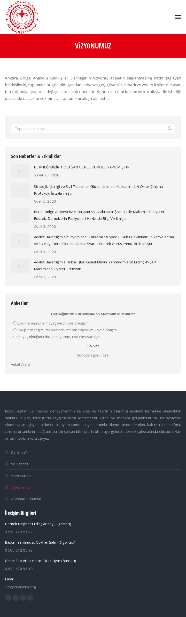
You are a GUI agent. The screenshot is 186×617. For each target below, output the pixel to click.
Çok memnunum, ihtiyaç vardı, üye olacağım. (53, 323)
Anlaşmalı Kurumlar (25, 498)
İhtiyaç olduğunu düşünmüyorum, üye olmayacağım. (59, 336)
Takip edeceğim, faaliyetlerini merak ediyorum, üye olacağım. (67, 329)
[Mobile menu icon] (178, 17)
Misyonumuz (20, 475)
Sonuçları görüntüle (93, 355)
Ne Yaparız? (20, 463)
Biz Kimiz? (18, 452)
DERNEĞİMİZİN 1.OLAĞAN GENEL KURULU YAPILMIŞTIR (82, 167)
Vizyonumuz (20, 487)
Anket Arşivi (20, 364)
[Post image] (20, 171)
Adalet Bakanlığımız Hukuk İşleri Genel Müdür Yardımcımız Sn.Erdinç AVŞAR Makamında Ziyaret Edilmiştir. (95, 265)
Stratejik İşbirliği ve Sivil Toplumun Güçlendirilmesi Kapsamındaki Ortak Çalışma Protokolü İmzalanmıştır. (98, 190)
